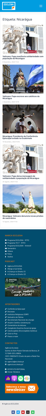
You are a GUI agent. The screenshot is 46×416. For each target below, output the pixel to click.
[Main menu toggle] (41, 6)
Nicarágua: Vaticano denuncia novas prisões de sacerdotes (23, 217)
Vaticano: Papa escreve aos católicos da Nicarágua (21, 97)
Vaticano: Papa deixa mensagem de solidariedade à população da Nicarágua (21, 177)
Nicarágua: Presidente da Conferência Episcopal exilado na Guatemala (20, 137)
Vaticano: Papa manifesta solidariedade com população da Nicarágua (23, 57)
